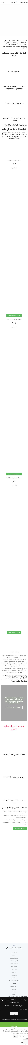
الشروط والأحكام (14, 961)
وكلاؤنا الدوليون (14, 963)
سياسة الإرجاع (14, 978)
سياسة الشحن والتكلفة (14, 980)
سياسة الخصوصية (14, 958)
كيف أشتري (14, 972)
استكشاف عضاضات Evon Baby (14, 707)
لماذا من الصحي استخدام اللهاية (14, 754)
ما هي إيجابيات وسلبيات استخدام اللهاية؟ (14, 801)
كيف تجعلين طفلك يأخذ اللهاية (14, 777)
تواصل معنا (14, 966)
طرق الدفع (14, 975)
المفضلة (14, 995)
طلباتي (14, 989)
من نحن (14, 955)
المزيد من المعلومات (23, 1036)
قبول (15, 1036)
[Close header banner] (26, 1023)
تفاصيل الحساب (14, 986)
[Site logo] (14, 2)
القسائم (14, 992)
